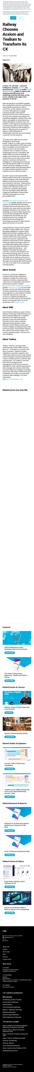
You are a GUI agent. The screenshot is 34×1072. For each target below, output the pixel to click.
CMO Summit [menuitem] (6, 978)
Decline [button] (20, 18)
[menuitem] (7, 997)
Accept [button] (13, 18)
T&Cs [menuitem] (4, 954)
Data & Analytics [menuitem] (8, 1004)
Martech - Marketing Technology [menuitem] (12, 1010)
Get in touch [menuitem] (6, 952)
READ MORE (10, 653)
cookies (14, 1)
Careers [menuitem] (5, 949)
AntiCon (6, 940)
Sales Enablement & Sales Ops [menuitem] (12, 1017)
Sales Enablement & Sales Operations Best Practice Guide (15, 648)
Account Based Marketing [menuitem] (10, 1002)
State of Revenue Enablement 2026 (17, 851)
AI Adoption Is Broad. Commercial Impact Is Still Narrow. (14, 519)
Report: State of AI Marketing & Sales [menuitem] (14, 1038)
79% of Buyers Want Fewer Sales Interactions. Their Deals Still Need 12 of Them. (16, 585)
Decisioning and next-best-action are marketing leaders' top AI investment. (15, 551)
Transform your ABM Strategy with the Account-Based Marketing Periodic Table (17, 791)
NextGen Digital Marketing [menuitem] (11, 1015)
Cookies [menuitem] (5, 957)
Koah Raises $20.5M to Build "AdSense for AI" (15, 440)
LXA (5, 939)
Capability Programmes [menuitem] (9, 971)
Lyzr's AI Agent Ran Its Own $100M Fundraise (14, 503)
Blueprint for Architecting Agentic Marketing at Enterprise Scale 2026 (16, 825)
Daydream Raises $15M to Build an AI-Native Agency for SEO (16, 407)
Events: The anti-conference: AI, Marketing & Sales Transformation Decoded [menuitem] (17, 980)
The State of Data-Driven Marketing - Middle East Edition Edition (15, 675)
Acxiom (5, 56)
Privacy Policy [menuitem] (7, 959)
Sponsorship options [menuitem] (8, 987)
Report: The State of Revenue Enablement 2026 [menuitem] (15, 1034)
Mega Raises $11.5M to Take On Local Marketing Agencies (16, 455)
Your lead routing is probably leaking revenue (15, 617)
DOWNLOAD (10, 769)
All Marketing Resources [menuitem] (10, 1050)
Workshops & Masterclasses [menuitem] (11, 969)
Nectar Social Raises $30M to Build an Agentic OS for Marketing (16, 471)
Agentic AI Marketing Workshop (15, 733)
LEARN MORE (10, 737)
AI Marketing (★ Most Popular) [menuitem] (12, 999)
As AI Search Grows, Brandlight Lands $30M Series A (16, 487)
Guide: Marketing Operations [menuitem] (11, 1045)
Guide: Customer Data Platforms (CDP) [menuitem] (14, 1048)
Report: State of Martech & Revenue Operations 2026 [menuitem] (13, 1030)
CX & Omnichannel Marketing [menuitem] (11, 1007)
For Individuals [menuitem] (7, 975)
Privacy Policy (27, 9)
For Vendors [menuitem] (6, 985)
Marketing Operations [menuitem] (9, 1012)
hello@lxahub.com (9, 937)
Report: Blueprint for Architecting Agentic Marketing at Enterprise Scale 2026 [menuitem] (15, 1026)
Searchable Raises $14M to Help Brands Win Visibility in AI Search (16, 423)
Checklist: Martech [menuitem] (8, 1043)
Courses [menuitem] (5, 977)
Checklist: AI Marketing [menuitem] (10, 1040)
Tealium (16, 89)
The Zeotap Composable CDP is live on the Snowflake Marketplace (16, 568)
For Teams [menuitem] (6, 968)
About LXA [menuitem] (6, 947)
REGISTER (9, 712)
